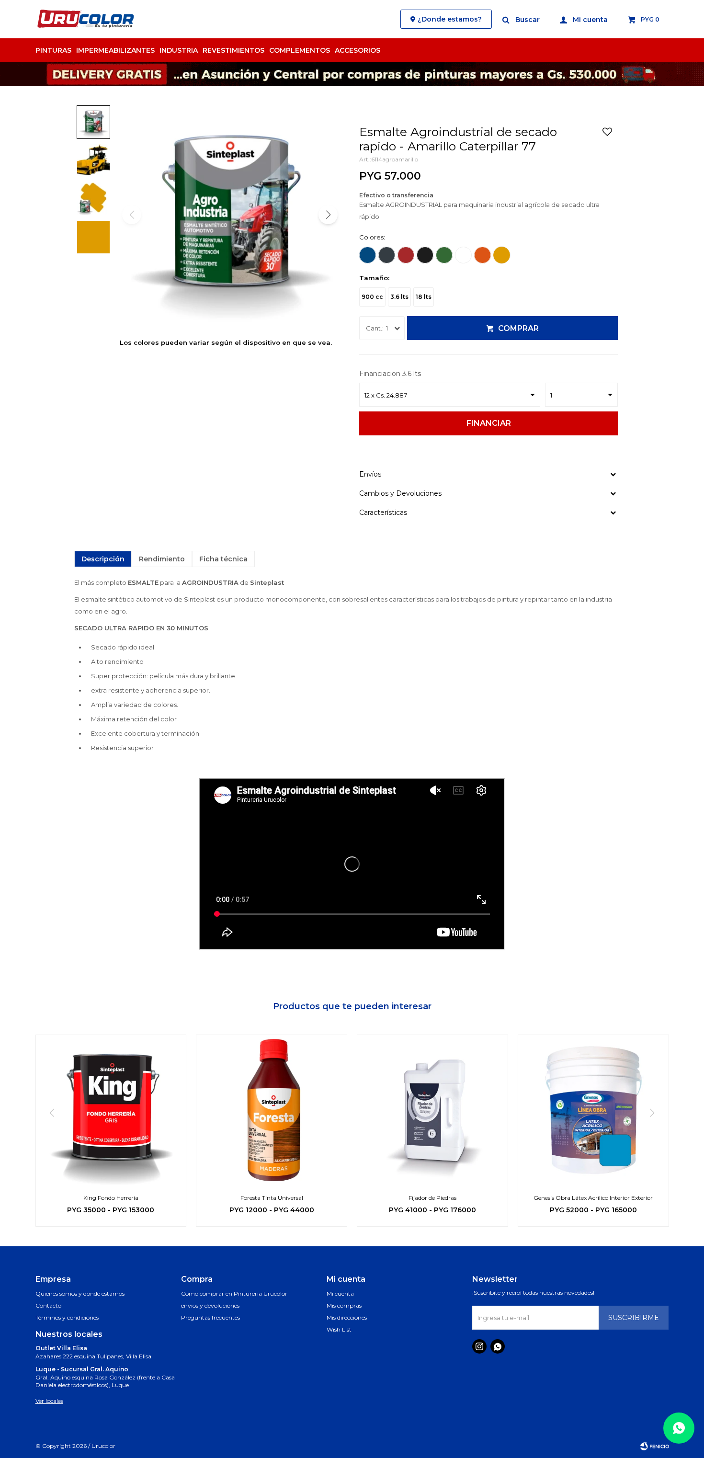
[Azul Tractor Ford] (367, 255)
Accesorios (357, 50)
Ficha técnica (223, 559)
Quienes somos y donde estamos (80, 1293)
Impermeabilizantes (115, 50)
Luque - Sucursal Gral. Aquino (81, 1369)
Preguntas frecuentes (210, 1317)
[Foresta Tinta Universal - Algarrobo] (271, 1110)
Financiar (488, 423)
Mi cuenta (340, 1293)
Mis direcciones (347, 1317)
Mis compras (344, 1305)
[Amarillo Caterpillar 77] (501, 255)
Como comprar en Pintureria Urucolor (234, 1293)
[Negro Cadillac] (425, 255)
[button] (521, 19)
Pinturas (53, 50)
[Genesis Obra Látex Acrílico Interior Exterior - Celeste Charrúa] (593, 1110)
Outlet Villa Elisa (61, 1348)
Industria (178, 50)
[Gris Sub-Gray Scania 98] (386, 255)
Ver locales (49, 1400)
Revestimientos (233, 50)
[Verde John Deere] (444, 255)
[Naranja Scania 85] (482, 255)
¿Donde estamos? (450, 19)
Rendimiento (162, 559)
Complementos (299, 50)
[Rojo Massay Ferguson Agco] (405, 255)
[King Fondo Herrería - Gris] (111, 1110)
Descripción (103, 559)
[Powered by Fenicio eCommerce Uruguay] (654, 1446)
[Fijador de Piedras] (432, 1110)
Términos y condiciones (67, 1317)
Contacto (48, 1305)
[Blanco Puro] (463, 255)
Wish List (339, 1329)
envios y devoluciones (210, 1305)
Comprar (518, 328)
